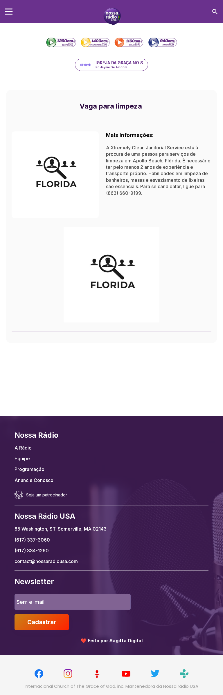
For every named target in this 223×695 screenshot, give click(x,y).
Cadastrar (41, 622)
